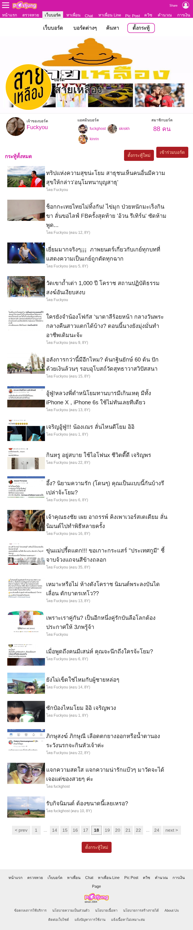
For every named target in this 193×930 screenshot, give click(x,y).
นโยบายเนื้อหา (106, 910)
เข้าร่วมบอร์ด (172, 152)
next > (171, 830)
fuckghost (97, 129)
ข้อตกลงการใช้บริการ (30, 910)
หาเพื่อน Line (109, 15)
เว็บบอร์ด (53, 15)
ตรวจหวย (30, 15)
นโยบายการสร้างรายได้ (141, 910)
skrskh (124, 129)
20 (117, 830)
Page (96, 886)
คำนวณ (165, 15)
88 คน (162, 128)
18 (96, 830)
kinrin (94, 139)
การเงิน (183, 15)
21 (128, 830)
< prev (21, 830)
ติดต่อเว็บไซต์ (58, 920)
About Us (172, 910)
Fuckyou (37, 124)
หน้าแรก (9, 15)
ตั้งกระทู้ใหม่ (139, 155)
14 (54, 830)
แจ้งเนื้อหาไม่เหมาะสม (128, 920)
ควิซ (148, 15)
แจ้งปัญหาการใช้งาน (90, 920)
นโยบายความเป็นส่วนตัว (70, 910)
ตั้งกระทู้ (141, 28)
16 (75, 830)
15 (65, 830)
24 (156, 830)
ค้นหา (112, 28)
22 (138, 830)
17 (85, 830)
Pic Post (132, 15)
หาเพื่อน (73, 15)
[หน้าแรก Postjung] (24, 5)
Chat (89, 15)
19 (107, 830)
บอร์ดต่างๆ (85, 28)
